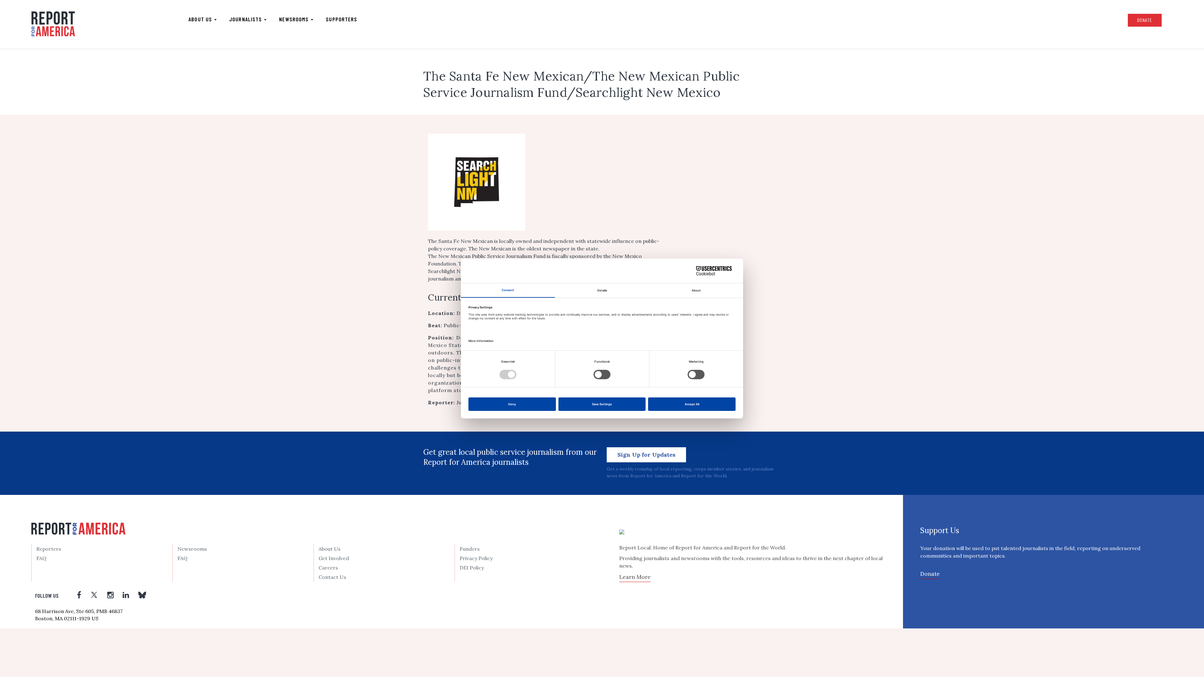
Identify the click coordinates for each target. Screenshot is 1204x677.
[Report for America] (53, 23)
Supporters (341, 19)
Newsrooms (294, 19)
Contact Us (332, 577)
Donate (1144, 20)
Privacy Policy (476, 558)
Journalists (246, 19)
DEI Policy (472, 567)
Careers (328, 567)
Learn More (635, 576)
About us (201, 19)
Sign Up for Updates (646, 454)
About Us (330, 549)
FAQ (41, 558)
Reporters (48, 549)
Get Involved (334, 558)
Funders (470, 549)
